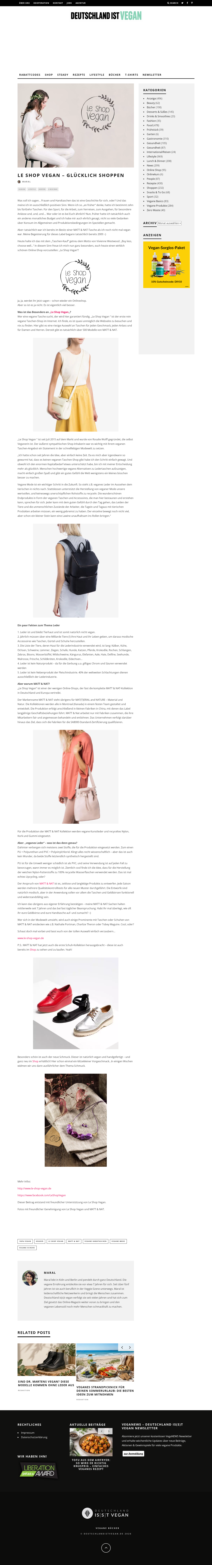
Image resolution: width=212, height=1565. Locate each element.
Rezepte (79, 74)
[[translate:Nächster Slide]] (130, 1347)
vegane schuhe (27, 1248)
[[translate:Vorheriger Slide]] (122, 1347)
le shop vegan (55, 1241)
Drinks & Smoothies (158, 116)
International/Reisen (159, 152)
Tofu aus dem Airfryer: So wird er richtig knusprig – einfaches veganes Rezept (91, 1464)
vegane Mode (118, 1241)
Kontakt (58, 3)
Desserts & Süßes (157, 112)
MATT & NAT (46, 883)
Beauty (151, 103)
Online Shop (154, 170)
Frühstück (152, 129)
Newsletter (152, 74)
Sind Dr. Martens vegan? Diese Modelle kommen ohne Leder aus (46, 1383)
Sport (150, 196)
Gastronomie (154, 138)
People (151, 179)
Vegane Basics (155, 201)
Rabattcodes (30, 74)
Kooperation (41, 3)
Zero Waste (153, 210)
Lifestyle (97, 74)
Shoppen (42, 189)
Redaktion (24, 1390)
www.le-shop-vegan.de (31, 938)
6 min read (52, 189)
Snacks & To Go (156, 192)
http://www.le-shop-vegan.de (34, 1188)
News (150, 165)
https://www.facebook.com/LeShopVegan (42, 1195)
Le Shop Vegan (60, 312)
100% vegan (25, 1241)
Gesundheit (153, 143)
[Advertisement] (106, 48)
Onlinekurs (153, 174)
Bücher (115, 74)
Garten (151, 134)
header (39, 1241)
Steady (62, 74)
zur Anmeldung (133, 1453)
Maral (26, 181)
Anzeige (151, 98)
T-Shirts (131, 74)
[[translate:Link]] (182, 3)
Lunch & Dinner (156, 161)
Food (150, 125)
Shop (49, 74)
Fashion (22, 189)
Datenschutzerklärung (34, 1437)
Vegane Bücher (108, 1528)
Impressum (27, 1432)
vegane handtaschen (96, 1241)
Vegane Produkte (157, 205)
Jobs (69, 3)
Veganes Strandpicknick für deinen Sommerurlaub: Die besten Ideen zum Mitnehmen (105, 1390)
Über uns (24, 3)
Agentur (81, 3)
